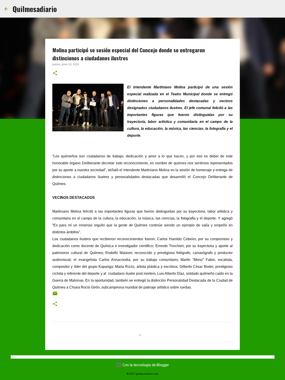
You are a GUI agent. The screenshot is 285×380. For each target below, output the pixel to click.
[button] (55, 73)
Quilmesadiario (34, 9)
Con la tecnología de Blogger (145, 365)
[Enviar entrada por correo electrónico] (55, 295)
